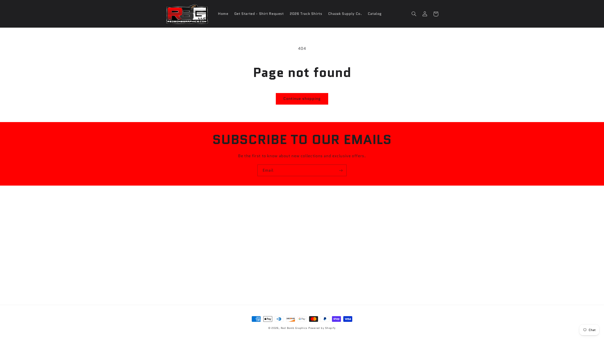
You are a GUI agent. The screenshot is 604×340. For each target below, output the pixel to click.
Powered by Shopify (322, 328)
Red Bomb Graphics (294, 328)
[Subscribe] (341, 170)
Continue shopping (302, 98)
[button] (414, 13)
